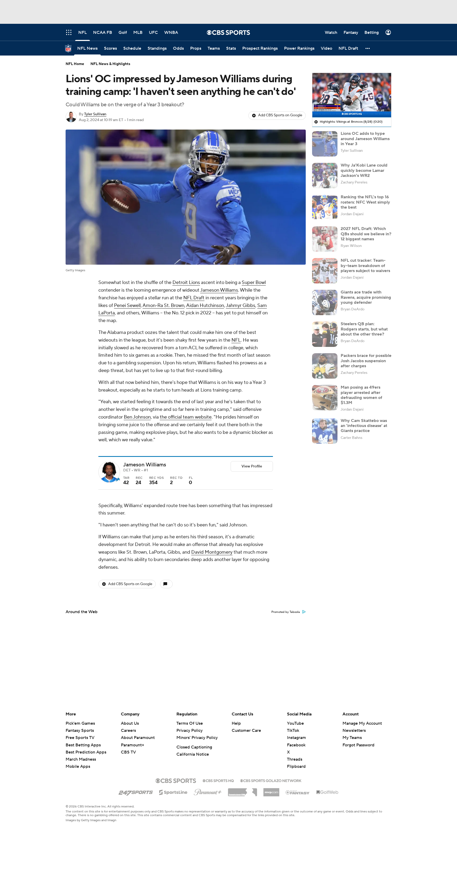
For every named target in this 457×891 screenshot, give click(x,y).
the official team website (186, 417)
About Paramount (138, 737)
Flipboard (296, 766)
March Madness (81, 759)
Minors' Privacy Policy (197, 737)
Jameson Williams (219, 290)
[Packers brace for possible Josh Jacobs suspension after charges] (324, 366)
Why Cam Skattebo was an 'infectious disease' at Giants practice (364, 425)
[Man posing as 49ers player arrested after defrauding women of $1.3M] (324, 397)
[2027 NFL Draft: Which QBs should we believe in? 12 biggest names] (324, 239)
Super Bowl (254, 282)
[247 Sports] (135, 791)
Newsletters (354, 730)
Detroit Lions (186, 282)
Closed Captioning (194, 747)
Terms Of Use (189, 723)
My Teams (352, 737)
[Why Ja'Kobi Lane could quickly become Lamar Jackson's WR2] (324, 175)
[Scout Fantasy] (298, 792)
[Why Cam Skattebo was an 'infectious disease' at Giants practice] (324, 431)
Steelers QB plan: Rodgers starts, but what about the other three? (364, 329)
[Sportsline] (173, 791)
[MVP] (271, 790)
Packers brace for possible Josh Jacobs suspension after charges (366, 360)
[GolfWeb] (327, 792)
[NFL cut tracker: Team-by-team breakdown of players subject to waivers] (324, 270)
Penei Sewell (127, 305)
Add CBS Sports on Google (280, 115)
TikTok (293, 730)
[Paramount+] (208, 791)
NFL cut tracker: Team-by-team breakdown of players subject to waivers (365, 265)
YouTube (295, 723)
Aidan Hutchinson (205, 305)
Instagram (296, 737)
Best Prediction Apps (86, 752)
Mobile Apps (78, 766)
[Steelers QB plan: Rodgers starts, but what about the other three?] (324, 334)
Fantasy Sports (80, 730)
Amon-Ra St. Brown (163, 305)
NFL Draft (193, 298)
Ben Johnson (137, 417)
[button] (367, 48)
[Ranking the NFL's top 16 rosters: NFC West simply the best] (324, 207)
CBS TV (128, 752)
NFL (236, 340)
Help (236, 723)
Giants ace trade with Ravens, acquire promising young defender (366, 297)
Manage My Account (362, 723)
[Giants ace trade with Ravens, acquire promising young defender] (324, 302)
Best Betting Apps (83, 745)
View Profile (251, 466)
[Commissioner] (242, 790)
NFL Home (75, 64)
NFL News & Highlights (110, 64)
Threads (294, 759)
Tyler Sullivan (95, 114)
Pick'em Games (80, 723)
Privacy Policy (189, 730)
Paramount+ (132, 745)
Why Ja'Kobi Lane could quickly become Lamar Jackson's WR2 (364, 170)
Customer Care (246, 730)
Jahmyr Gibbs (240, 305)
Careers (128, 730)
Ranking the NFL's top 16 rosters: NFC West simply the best (365, 202)
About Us (130, 723)
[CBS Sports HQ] (218, 780)
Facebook (296, 745)
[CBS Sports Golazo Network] (270, 780)
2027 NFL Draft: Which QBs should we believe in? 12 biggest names (366, 233)
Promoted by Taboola (285, 612)
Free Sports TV (80, 737)
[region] (351, 95)
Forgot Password (358, 745)
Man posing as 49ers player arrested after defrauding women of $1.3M (361, 395)
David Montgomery (211, 552)
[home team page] (117, 479)
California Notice (192, 754)
